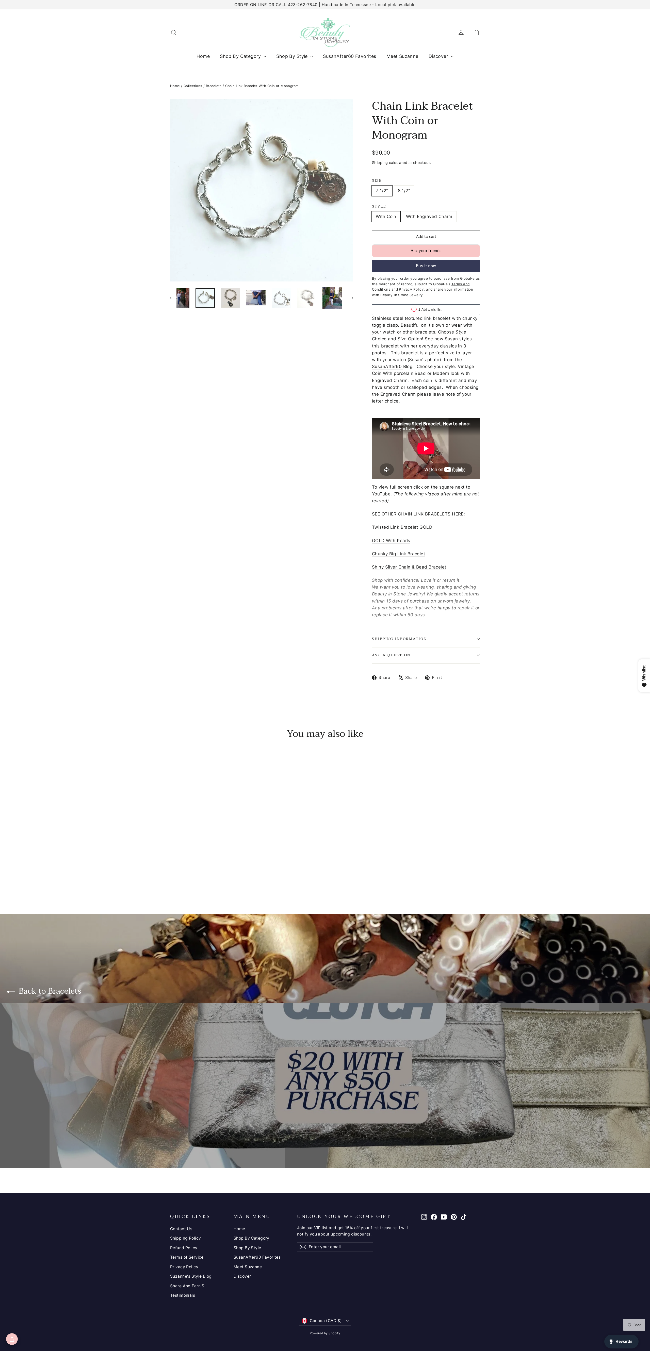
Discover (439, 56)
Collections (193, 86)
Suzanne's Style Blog (191, 1276)
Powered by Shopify (325, 1333)
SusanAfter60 (387, 366)
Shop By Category (241, 56)
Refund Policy (184, 1247)
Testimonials (182, 1295)
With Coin (386, 216)
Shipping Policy (185, 1238)
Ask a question (391, 655)
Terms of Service (187, 1257)
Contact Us (181, 1228)
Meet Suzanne (402, 56)
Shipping (380, 162)
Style (379, 206)
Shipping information (399, 639)
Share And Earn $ (187, 1285)
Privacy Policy (184, 1266)
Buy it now (426, 266)
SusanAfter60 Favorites (349, 56)
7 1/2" (382, 190)
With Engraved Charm (429, 216)
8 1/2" (404, 190)
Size (377, 180)
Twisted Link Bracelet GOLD (402, 527)
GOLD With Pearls (391, 540)
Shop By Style (292, 56)
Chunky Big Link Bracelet (398, 553)
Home (203, 56)
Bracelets (214, 86)
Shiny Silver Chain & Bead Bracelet (409, 567)
